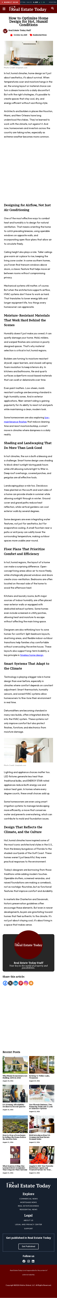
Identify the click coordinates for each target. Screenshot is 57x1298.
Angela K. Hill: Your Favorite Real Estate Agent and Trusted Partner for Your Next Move (41, 1169)
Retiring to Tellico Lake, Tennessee (39, 1077)
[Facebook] (5, 983)
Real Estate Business (28, 1206)
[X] (10, 983)
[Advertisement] (28, 172)
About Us (28, 1220)
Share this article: (14, 976)
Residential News (40, 35)
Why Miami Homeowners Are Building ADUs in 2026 (15, 1077)
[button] (52, 8)
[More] (31, 983)
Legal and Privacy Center (28, 1224)
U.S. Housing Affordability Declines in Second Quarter (14, 1105)
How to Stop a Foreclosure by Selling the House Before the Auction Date (14, 1137)
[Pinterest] (20, 983)
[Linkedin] (15, 983)
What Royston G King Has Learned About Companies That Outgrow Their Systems (15, 1168)
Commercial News (28, 1199)
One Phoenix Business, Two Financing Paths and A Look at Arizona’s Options (41, 1106)
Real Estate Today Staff (19, 30)
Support (28, 1228)
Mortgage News (28, 1202)
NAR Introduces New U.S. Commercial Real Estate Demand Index (39, 1137)
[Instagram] (26, 983)
